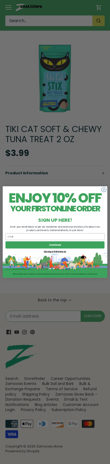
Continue (55, 245)
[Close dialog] (103, 189)
